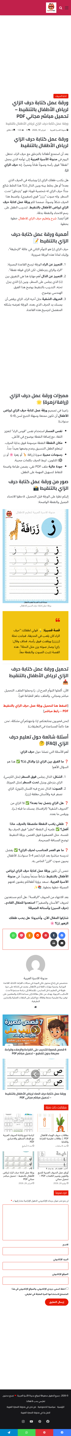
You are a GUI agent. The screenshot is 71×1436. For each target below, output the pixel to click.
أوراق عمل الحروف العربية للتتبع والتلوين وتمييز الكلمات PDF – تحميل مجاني (53, 1176)
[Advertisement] (35, 54)
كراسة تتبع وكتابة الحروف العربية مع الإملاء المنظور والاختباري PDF (18, 1138)
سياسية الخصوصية (46, 1407)
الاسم (65, 1244)
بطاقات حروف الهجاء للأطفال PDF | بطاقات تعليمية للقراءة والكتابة (54, 1138)
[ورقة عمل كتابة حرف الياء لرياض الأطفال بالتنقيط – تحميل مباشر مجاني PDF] (18, 1160)
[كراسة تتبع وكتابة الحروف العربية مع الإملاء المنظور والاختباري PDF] (18, 1123)
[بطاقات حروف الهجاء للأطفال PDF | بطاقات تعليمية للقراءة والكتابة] (52, 1123)
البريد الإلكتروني (60, 1259)
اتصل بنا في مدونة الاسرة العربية (35, 1412)
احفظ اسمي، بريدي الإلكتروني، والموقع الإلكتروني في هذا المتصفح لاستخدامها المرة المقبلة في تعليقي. (40, 1292)
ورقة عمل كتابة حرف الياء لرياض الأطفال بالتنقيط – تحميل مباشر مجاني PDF (18, 1176)
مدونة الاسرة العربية (58, 130)
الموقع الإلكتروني (60, 1274)
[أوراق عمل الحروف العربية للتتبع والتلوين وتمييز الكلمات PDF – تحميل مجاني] (52, 1160)
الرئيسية (60, 1407)
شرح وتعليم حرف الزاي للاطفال (37, 218)
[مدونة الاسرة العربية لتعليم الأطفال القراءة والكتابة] (51, 7)
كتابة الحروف (61, 96)
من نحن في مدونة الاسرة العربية (21, 1407)
